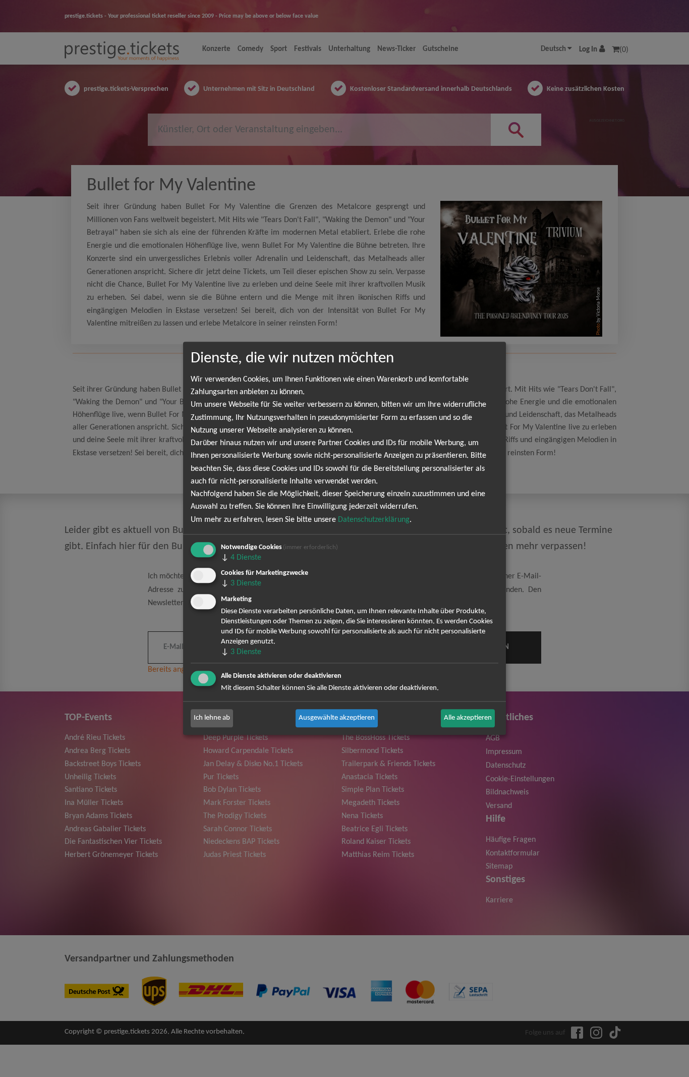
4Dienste (241, 558)
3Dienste (241, 584)
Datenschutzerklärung (374, 520)
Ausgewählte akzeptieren (337, 718)
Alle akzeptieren (468, 718)
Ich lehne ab (212, 718)
